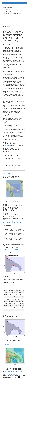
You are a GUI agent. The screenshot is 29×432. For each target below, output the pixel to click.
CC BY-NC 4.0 (13, 377)
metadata (9, 145)
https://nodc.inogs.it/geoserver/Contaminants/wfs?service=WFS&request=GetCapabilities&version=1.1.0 (15, 221)
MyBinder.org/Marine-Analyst (13, 371)
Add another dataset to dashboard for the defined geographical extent (12, 172)
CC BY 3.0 (21, 200)
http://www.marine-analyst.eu (11, 42)
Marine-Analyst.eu (13, 374)
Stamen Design (12, 200)
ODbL (18, 201)
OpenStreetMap (10, 201)
